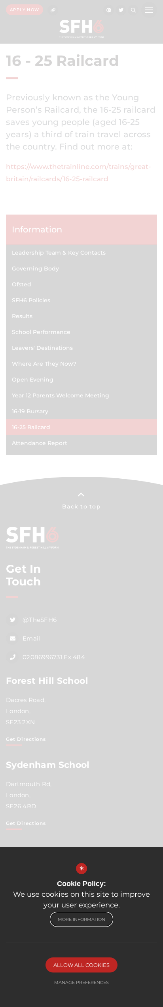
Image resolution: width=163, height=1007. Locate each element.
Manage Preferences (81, 982)
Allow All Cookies (81, 965)
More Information (81, 919)
